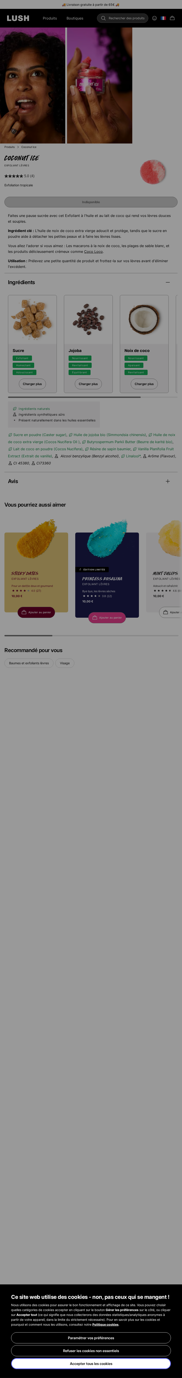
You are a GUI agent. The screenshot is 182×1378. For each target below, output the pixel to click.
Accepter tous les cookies (91, 1363)
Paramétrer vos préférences (91, 1338)
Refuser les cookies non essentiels (91, 1351)
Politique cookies (105, 1324)
